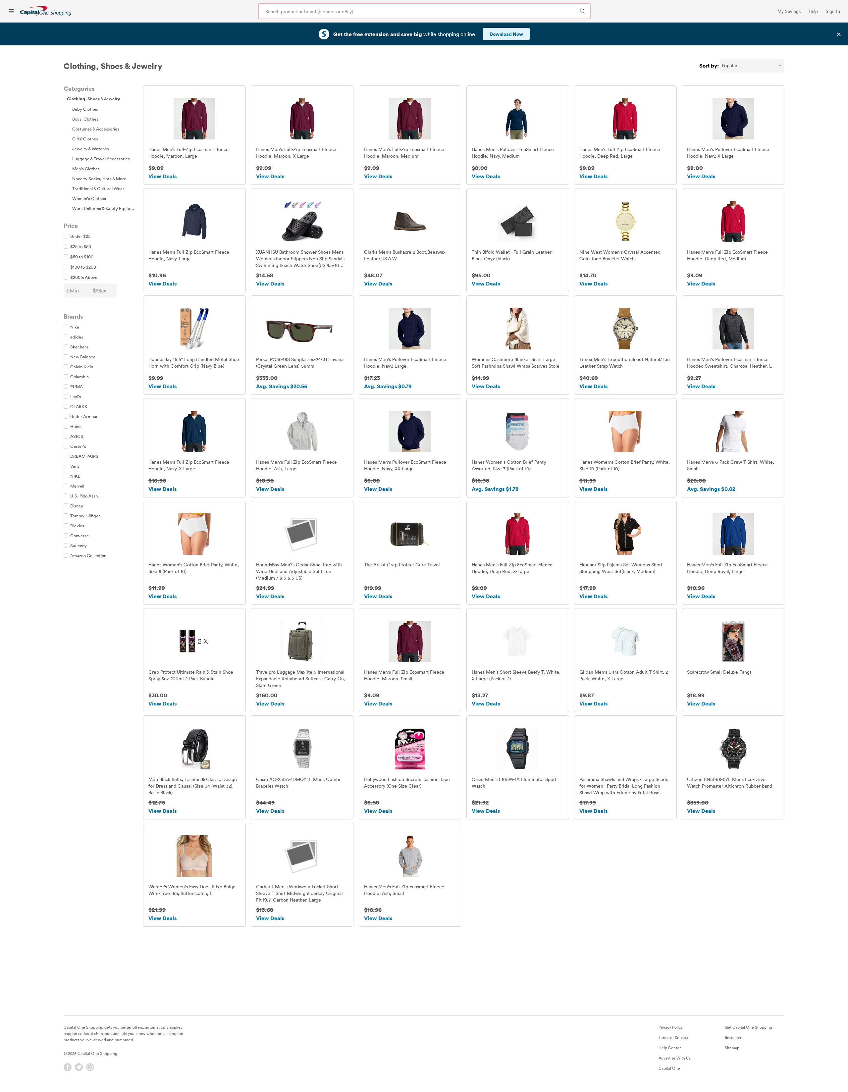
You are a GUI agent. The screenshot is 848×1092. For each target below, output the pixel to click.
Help (813, 11)
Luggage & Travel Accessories (101, 159)
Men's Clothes (86, 169)
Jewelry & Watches (90, 149)
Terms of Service (673, 1037)
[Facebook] (68, 1067)
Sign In (833, 11)
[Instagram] (90, 1067)
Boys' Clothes (85, 119)
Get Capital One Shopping (748, 1027)
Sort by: (709, 65)
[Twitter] (79, 1067)
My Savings (789, 11)
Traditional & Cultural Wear (98, 188)
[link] (45, 11)
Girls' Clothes (85, 139)
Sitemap (732, 1048)
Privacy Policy (671, 1027)
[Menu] (11, 11)
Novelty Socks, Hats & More (99, 179)
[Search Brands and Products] (582, 11)
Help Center (670, 1048)
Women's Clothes (89, 198)
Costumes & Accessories (95, 129)
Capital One (669, 1068)
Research (733, 1037)
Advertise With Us (674, 1058)
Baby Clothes (85, 109)
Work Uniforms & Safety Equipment (106, 208)
